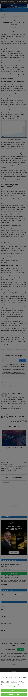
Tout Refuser (14, 690)
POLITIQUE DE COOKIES (20, 684)
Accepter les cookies (14, 694)
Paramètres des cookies (14, 686)
